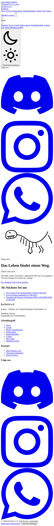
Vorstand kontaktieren (14, 353)
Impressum (5, 524)
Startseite (4, 25)
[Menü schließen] (2, 23)
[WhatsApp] (27, 224)
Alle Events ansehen (20, 282)
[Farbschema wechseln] (16, 14)
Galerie (39, 11)
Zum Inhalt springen (9, 2)
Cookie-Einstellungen (29, 524)
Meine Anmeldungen (14, 330)
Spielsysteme (17, 11)
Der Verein (46, 11)
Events (9, 11)
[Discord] (27, 120)
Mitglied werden (7, 15)
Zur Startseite (6, 282)
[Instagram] (27, 172)
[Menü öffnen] (2, 18)
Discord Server (12, 355)
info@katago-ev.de (13, 351)
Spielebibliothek (29, 11)
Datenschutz (15, 524)
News (3, 11)
